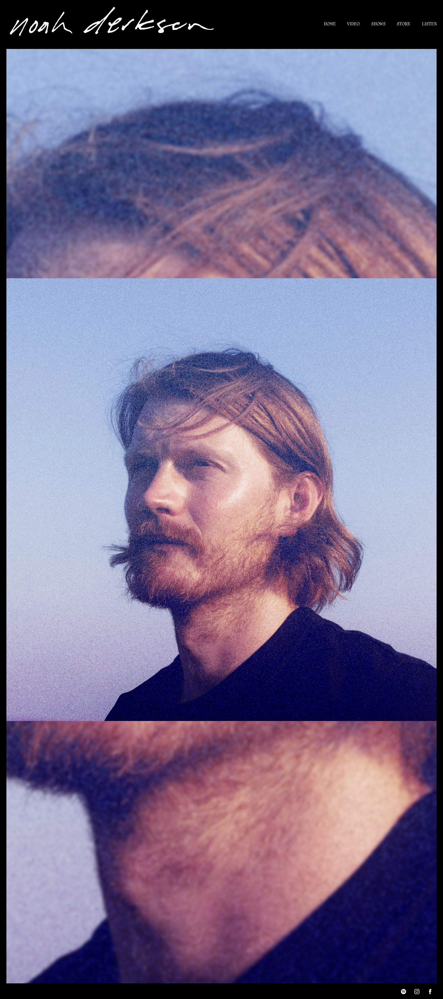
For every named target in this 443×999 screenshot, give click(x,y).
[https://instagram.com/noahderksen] (416, 991)
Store (403, 24)
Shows (378, 24)
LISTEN (429, 24)
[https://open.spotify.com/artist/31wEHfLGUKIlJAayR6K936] (403, 991)
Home (330, 24)
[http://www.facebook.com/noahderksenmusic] (430, 991)
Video (353, 24)
